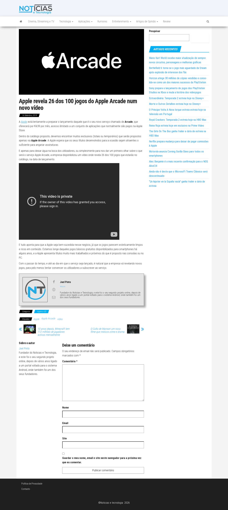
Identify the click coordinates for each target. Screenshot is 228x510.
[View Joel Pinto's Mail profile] (54, 297)
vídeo (60, 319)
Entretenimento (121, 21)
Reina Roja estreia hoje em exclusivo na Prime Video (176, 125)
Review (166, 21)
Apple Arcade (48, 318)
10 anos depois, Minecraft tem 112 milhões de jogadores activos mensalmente (53, 331)
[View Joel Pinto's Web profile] (54, 289)
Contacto (25, 489)
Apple (24, 121)
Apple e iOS (41, 311)
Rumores (102, 21)
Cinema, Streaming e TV (41, 21)
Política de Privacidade (31, 483)
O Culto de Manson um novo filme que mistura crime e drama (107, 330)
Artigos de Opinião (146, 21)
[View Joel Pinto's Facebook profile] (54, 282)
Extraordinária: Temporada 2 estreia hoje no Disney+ (176, 98)
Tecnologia (65, 21)
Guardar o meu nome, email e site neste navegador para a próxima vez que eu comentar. (101, 460)
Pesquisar (154, 31)
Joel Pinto (24, 348)
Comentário (69, 361)
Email (65, 423)
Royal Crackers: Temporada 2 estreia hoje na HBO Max (177, 119)
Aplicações (84, 21)
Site (64, 438)
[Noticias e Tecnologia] (21, 22)
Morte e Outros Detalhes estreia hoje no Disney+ (175, 104)
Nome (65, 407)
